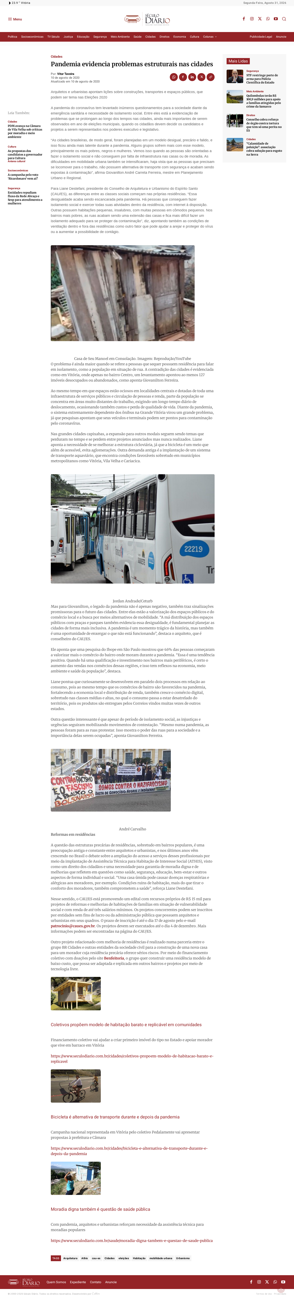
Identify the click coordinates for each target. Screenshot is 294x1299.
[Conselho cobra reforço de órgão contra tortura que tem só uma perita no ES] (235, 120)
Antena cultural (16, 161)
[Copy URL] (211, 77)
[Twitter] (260, 19)
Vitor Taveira (65, 74)
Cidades (12, 121)
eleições (124, 1258)
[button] (284, 19)
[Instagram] (252, 19)
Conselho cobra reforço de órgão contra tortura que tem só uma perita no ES (264, 125)
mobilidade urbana (161, 1258)
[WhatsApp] (268, 19)
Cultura (12, 146)
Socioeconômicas (18, 170)
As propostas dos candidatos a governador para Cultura (25, 154)
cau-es (96, 1258)
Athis (84, 1258)
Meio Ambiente (255, 91)
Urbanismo (183, 1258)
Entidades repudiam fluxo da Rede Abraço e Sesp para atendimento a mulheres (25, 198)
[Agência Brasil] (235, 76)
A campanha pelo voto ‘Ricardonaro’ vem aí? (23, 176)
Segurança (14, 188)
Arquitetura (70, 1258)
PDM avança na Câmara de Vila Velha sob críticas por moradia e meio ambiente (25, 131)
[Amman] (235, 144)
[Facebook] (244, 19)
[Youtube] (276, 19)
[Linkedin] (192, 77)
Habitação (139, 1258)
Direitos (250, 115)
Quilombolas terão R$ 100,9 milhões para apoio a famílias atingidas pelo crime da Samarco (263, 101)
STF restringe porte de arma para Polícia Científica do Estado (262, 78)
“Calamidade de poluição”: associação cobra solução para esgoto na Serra (264, 149)
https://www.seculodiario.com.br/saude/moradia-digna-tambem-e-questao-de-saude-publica (132, 1240)
